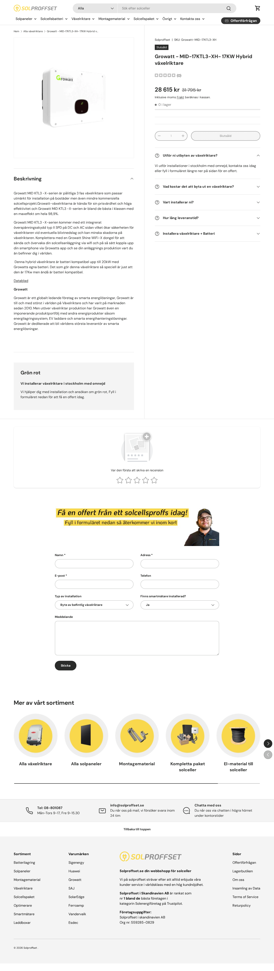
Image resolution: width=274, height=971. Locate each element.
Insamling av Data (246, 888)
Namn (59, 555)
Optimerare (23, 905)
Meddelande (64, 617)
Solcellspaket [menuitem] (144, 19)
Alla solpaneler (86, 764)
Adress (145, 555)
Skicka (65, 665)
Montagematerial (137, 764)
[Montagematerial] (137, 735)
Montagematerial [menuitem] (111, 19)
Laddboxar (22, 922)
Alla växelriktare (33, 31)
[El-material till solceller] (238, 735)
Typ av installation (68, 596)
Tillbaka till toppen (137, 829)
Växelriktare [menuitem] (80, 19)
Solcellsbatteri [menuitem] (51, 19)
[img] (165, 76)
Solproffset (162, 40)
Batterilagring (24, 862)
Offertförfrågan (244, 862)
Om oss (238, 879)
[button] (257, 8)
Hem (16, 31)
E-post (60, 576)
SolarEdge (76, 897)
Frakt (180, 97)
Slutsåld (225, 136)
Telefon (145, 576)
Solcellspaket (24, 897)
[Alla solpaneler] (86, 735)
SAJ (71, 888)
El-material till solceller (238, 767)
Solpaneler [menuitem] (24, 19)
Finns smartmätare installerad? (163, 596)
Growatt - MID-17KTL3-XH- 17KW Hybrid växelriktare (72, 31)
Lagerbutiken (242, 871)
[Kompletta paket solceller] (187, 735)
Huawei (74, 871)
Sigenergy (76, 862)
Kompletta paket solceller (187, 767)
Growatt (74, 879)
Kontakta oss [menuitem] (190, 19)
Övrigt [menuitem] (167, 19)
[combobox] (155, 8)
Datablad (21, 280)
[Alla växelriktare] (35, 735)
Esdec (73, 922)
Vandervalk (77, 914)
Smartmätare (24, 914)
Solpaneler (22, 871)
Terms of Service (245, 897)
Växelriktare (23, 888)
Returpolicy (241, 905)
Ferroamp (76, 905)
